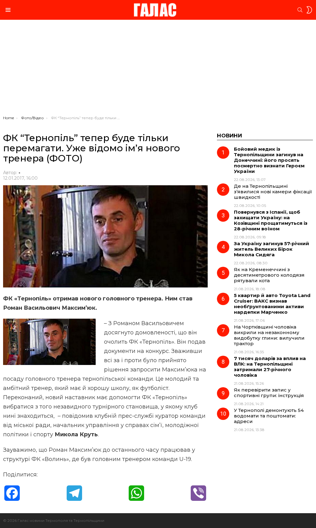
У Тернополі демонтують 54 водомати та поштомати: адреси (269, 415)
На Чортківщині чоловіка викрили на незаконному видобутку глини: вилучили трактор (269, 335)
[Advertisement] (158, 69)
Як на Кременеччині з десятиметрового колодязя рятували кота (269, 274)
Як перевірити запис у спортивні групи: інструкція (269, 392)
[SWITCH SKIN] (309, 10)
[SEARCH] (299, 10)
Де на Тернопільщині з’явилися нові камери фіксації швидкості (273, 191)
